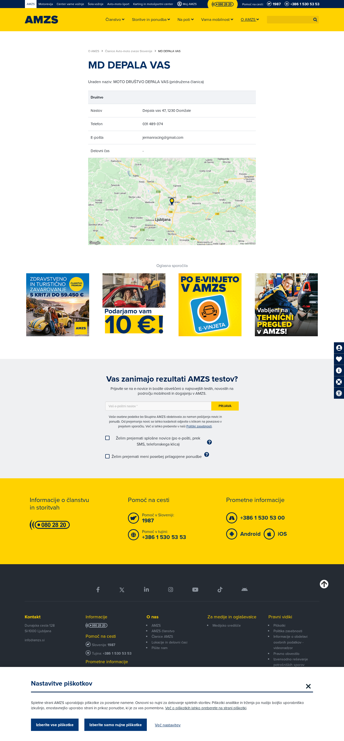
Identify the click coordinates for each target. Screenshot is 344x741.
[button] (315, 19)
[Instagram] (170, 590)
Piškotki (279, 625)
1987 (111, 645)
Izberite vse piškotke (55, 725)
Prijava (225, 405)
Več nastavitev (168, 725)
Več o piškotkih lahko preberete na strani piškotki (205, 708)
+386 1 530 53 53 (117, 653)
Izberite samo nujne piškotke (115, 725)
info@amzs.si (35, 640)
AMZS (156, 625)
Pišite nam (159, 647)
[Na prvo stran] (41, 20)
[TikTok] (220, 590)
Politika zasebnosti (287, 630)
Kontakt (33, 617)
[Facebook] (98, 590)
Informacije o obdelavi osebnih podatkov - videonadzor (290, 642)
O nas (153, 617)
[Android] (245, 590)
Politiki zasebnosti (199, 426)
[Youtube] (195, 590)
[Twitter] (122, 590)
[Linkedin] (146, 590)
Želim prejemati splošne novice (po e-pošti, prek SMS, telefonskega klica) (158, 441)
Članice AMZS (162, 636)
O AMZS (94, 51)
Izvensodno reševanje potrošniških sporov (290, 662)
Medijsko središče (227, 625)
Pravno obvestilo (286, 653)
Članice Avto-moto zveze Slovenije (129, 51)
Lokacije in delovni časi (169, 642)
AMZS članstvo (163, 630)
